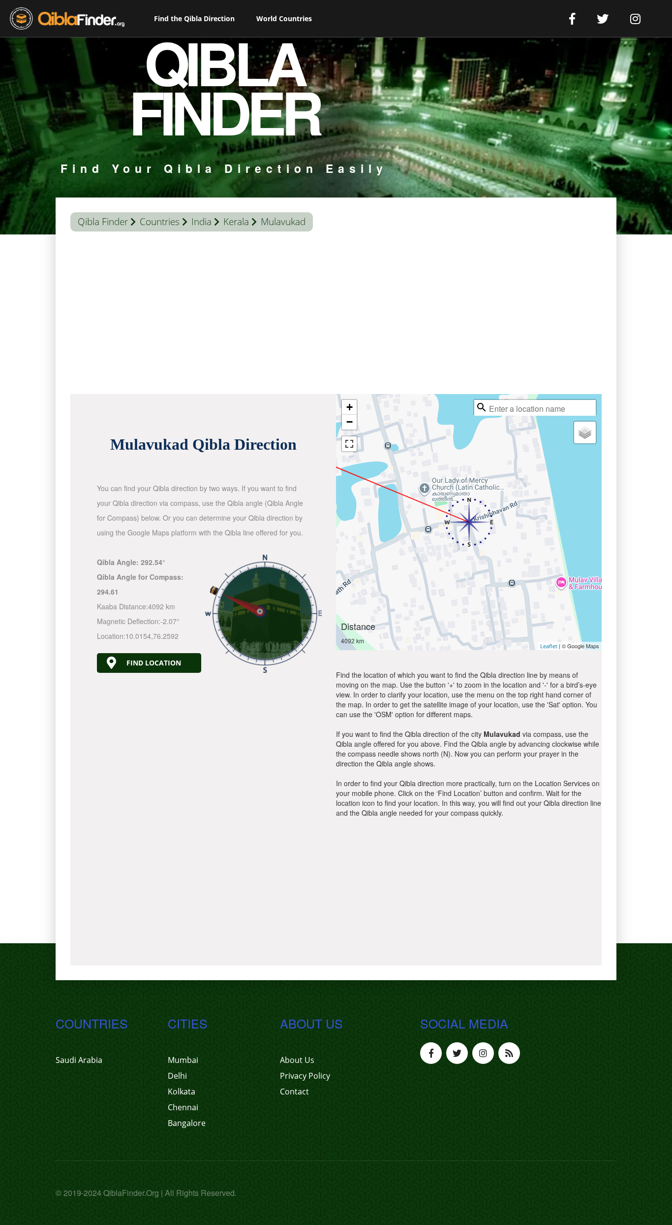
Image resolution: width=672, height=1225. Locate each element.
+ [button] (349, 407)
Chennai (183, 1107)
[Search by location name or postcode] (481, 407)
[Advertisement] (336, 315)
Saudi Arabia (79, 1060)
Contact (294, 1091)
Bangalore (187, 1123)
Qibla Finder (103, 221)
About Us (297, 1060)
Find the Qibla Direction (194, 18)
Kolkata (181, 1091)
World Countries (284, 18)
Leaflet (548, 646)
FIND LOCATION (153, 662)
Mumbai (183, 1060)
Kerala (236, 221)
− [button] (349, 422)
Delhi (177, 1075)
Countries (160, 221)
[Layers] (585, 432)
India (201, 221)
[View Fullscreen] (349, 443)
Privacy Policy (305, 1075)
